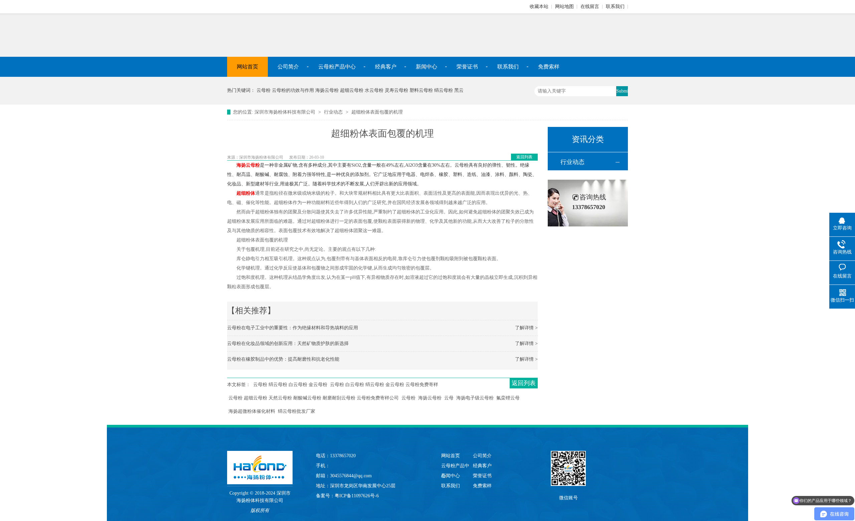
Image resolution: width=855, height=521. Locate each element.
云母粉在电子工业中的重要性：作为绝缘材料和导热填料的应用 (292, 327)
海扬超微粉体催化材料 (251, 411)
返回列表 (524, 157)
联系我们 (615, 6)
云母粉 (408, 397)
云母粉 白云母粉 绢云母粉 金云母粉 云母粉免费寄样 (384, 384)
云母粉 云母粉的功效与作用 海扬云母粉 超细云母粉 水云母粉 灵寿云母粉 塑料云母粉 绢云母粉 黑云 (360, 90)
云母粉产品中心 (337, 66)
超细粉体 (245, 193)
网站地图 (564, 6)
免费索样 (548, 66)
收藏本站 (539, 6)
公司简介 (288, 66)
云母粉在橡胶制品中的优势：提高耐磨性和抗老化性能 (283, 359)
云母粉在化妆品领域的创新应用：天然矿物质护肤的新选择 (288, 343)
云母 (449, 397)
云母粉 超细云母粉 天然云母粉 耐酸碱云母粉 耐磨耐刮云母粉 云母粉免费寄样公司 (313, 397)
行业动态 (333, 112)
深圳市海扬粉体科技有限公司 (284, 112)
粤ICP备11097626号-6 (357, 495)
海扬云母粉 (248, 165)
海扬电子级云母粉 (475, 397)
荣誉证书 (467, 66)
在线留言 (589, 6)
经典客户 (385, 66)
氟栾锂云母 (508, 397)
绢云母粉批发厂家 (296, 411)
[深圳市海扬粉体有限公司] (260, 461)
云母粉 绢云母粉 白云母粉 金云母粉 (290, 384)
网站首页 (247, 66)
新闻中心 (426, 66)
